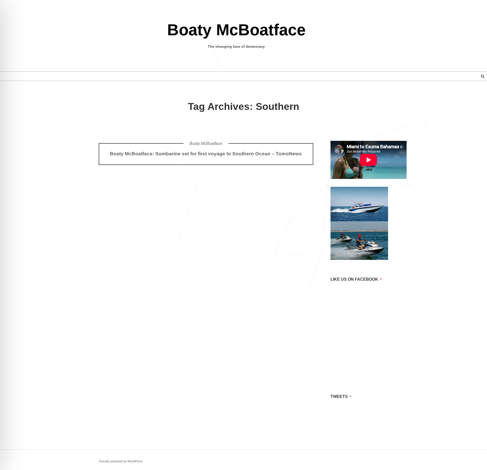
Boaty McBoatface (236, 30)
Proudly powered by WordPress (121, 461)
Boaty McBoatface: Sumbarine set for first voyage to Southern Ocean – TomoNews (206, 153)
